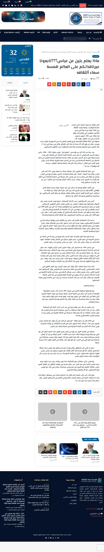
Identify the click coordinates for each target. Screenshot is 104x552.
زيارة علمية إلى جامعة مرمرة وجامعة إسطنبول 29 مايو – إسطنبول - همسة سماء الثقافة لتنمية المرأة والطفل (13, 502)
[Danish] (20, 2)
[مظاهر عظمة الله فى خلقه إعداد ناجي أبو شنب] (69, 449)
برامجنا (79, 32)
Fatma (94, 79)
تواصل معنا (73, 503)
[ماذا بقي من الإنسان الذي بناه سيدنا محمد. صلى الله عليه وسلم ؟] (24, 108)
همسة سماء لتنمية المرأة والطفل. (61, 534)
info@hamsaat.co (96, 516)
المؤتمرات (73, 500)
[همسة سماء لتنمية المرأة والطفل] (85, 18)
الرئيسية (97, 32)
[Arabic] (30, 2)
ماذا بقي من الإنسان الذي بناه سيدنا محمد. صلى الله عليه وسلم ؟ (11, 108)
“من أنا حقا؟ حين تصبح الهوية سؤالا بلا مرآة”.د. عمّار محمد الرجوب (18, 119)
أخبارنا (74, 494)
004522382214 (91, 508)
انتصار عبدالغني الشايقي (12, 127)
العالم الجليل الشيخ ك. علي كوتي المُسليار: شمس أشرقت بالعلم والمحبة (90, 457)
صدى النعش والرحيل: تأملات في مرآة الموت (11, 137)
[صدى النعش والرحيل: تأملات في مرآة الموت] (24, 137)
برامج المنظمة (72, 487)
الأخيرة (25, 82)
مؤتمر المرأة (46, 32)
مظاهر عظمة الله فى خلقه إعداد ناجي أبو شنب (70, 458)
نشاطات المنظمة (67, 32)
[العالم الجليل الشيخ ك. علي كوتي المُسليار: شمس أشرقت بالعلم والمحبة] (90, 448)
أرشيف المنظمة (29, 32)
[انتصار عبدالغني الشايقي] (24, 128)
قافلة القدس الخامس (69, 497)
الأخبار (55, 32)
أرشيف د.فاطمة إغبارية (12, 32)
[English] (9, 2)
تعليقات (9, 82)
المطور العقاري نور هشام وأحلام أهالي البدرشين (48, 456)
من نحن (88, 32)
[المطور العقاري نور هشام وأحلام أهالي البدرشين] (47, 448)
